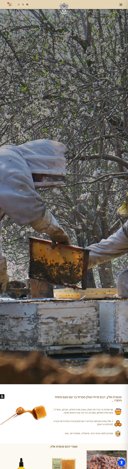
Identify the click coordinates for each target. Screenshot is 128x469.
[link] (64, 8)
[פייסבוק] (27, 4)
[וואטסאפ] (19, 4)
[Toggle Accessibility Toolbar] (122, 462)
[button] (121, 5)
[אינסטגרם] (23, 4)
